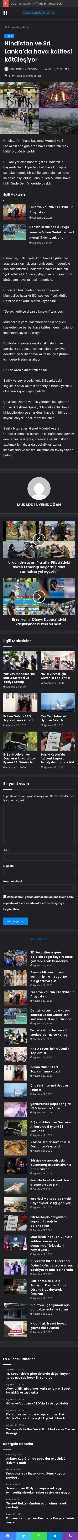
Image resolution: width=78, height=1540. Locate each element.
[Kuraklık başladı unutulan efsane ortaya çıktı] (15, 1186)
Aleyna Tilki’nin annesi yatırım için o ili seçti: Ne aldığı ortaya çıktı (48, 976)
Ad (6, 850)
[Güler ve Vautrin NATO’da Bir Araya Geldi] (14, 212)
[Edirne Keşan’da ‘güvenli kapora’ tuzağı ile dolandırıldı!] (58, 741)
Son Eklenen (39, 939)
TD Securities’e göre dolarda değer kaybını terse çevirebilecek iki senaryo (51, 956)
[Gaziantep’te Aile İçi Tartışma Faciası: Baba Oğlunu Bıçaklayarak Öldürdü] (15, 1286)
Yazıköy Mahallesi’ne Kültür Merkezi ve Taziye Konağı (19, 678)
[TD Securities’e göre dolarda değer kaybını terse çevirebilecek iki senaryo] (15, 958)
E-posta (9, 866)
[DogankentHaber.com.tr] (39, 12)
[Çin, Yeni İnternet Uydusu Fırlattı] (58, 702)
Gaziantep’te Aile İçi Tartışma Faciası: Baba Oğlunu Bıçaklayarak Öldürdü (48, 1287)
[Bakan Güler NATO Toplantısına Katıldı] (20, 702)
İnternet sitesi (12, 881)
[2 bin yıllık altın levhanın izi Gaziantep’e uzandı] (15, 1148)
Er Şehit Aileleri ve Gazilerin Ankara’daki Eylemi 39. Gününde (19, 758)
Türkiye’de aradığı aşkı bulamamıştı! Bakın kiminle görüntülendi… (50, 1164)
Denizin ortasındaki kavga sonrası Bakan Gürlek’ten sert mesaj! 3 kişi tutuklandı (51, 232)
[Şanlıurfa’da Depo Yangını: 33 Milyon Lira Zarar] (15, 1109)
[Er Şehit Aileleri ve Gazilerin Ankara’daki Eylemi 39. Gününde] (20, 741)
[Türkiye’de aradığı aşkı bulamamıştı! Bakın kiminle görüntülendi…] (15, 1166)
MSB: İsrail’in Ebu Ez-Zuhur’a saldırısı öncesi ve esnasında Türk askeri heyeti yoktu (51, 1243)
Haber (26, 27)
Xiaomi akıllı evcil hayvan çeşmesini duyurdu (49, 1325)
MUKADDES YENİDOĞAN (25, 69)
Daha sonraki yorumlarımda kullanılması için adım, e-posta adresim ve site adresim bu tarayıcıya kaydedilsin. (38, 903)
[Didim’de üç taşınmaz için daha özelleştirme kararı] (15, 1311)
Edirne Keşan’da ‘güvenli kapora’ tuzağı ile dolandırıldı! (57, 758)
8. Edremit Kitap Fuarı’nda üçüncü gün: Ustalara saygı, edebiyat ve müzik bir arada (51, 1265)
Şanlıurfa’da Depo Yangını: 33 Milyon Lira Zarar (50, 1106)
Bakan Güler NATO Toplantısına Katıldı (18, 718)
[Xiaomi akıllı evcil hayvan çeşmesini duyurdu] (15, 1329)
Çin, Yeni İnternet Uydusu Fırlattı (54, 718)
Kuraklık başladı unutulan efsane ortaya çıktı (49, 1182)
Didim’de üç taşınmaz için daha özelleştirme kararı (50, 1307)
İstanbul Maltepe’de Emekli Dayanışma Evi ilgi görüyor (51, 1201)
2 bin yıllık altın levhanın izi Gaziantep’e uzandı (50, 1144)
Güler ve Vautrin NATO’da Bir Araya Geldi (37, 3)
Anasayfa (13, 27)
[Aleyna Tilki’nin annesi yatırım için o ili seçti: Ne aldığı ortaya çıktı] (15, 978)
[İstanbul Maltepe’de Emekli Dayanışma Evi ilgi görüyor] (15, 1204)
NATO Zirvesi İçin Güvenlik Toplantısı (55, 676)
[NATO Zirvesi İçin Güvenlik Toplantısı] (58, 660)
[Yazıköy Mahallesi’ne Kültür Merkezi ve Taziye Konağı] (20, 660)
